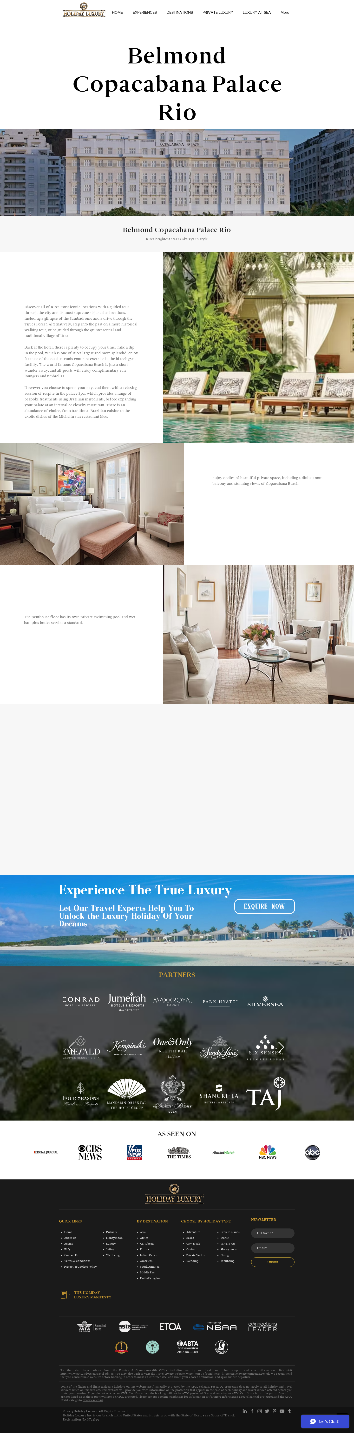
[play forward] (318, 1152)
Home (68, 1232)
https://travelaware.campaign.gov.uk (245, 1373)
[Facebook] (252, 1411)
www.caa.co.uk (93, 1400)
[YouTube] (282, 1411)
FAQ (67, 1249)
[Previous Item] (71, 1047)
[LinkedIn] (245, 1411)
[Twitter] (267, 1411)
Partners (111, 1232)
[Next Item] (281, 1047)
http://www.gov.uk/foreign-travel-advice (86, 1373)
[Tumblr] (289, 1411)
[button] (219, 12)
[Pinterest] (274, 1411)
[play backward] (39, 1152)
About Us (70, 1238)
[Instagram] (259, 1411)
